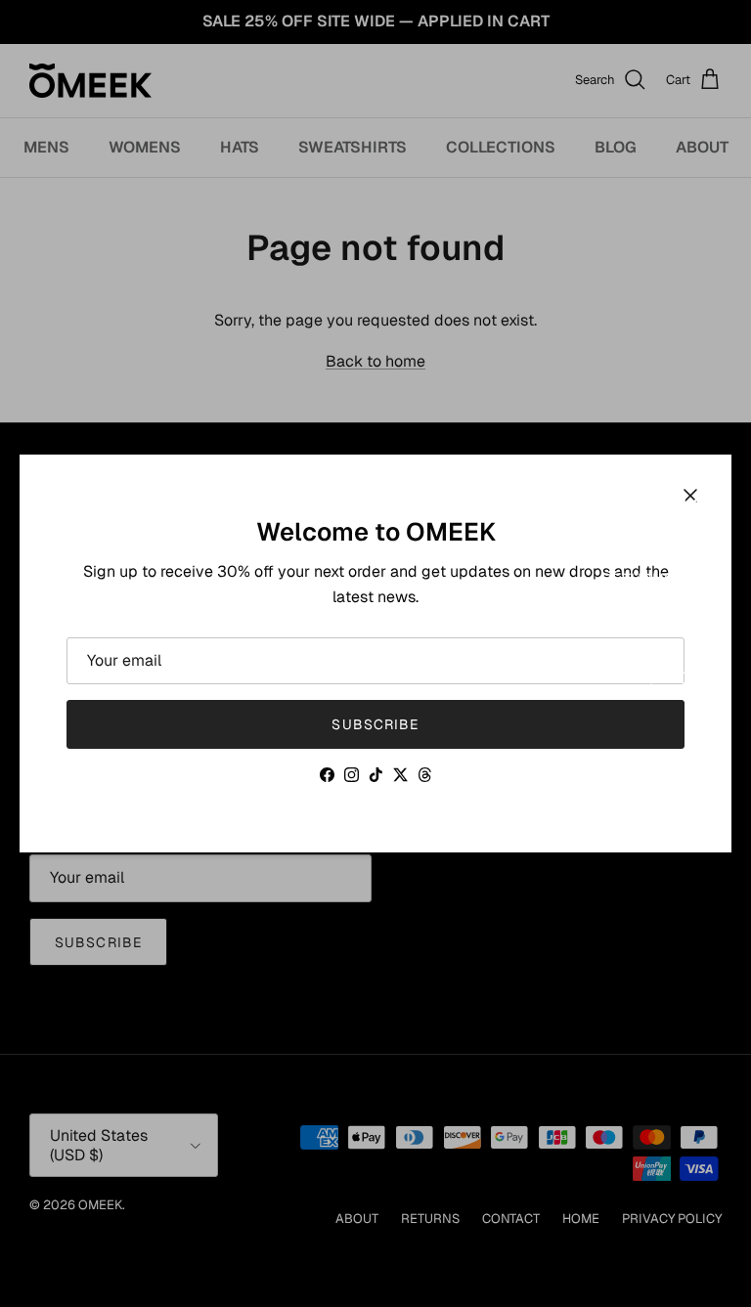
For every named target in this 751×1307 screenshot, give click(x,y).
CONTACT (637, 611)
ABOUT (627, 546)
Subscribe (375, 724)
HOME (624, 644)
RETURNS (637, 579)
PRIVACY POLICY (661, 678)
